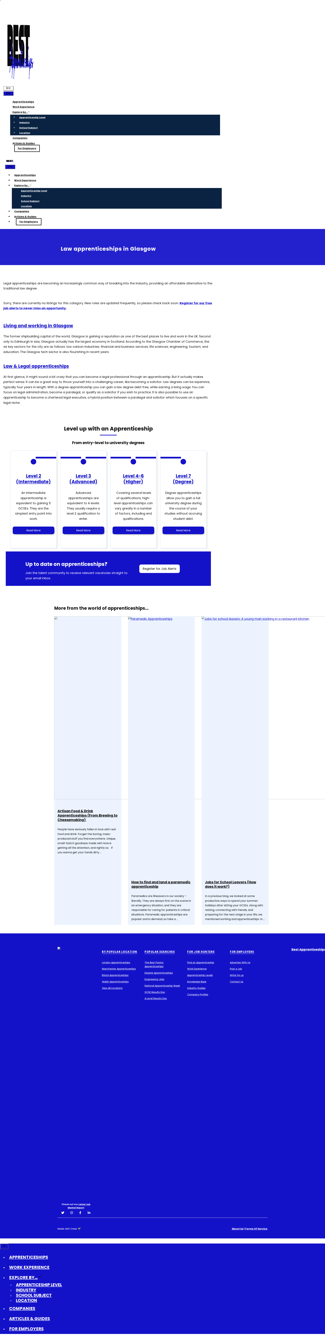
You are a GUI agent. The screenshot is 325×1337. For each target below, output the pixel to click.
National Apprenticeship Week (162, 985)
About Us (237, 1228)
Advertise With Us (240, 962)
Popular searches (160, 951)
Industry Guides (196, 988)
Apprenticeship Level (32, 117)
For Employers (27, 148)
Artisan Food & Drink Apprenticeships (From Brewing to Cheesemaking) (87, 815)
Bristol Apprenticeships (115, 975)
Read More (33, 530)
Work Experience (24, 107)
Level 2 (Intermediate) (33, 479)
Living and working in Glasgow (38, 326)
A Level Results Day (156, 998)
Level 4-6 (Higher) (133, 479)
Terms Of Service (256, 1228)
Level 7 (183, 476)
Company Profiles (197, 994)
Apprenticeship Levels (200, 975)
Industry (24, 122)
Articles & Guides (24, 143)
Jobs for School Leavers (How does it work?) (230, 884)
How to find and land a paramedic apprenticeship (161, 884)
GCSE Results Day (155, 992)
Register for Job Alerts (159, 569)
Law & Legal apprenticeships (36, 366)
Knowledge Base (196, 981)
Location (24, 132)
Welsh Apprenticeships (115, 981)
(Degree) (183, 482)
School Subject (28, 127)
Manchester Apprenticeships (119, 968)
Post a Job (236, 968)
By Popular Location (119, 951)
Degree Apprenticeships (159, 973)
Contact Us (236, 981)
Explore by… (20, 112)
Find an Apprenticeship (200, 962)
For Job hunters (201, 951)
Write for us (237, 975)
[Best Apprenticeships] (9, 161)
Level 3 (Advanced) (83, 479)
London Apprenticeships (116, 962)
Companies (20, 138)
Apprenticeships (23, 101)
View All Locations (112, 988)
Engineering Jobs (154, 979)
